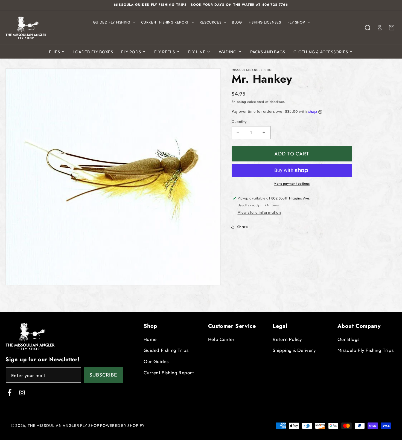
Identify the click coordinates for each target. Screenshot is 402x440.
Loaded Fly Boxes (93, 51)
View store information (259, 212)
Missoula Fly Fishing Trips (365, 350)
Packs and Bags (267, 51)
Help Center (221, 339)
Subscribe (103, 375)
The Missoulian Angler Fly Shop (63, 425)
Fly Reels (165, 51)
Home (150, 339)
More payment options (292, 183)
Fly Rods (131, 51)
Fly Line (197, 51)
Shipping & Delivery (294, 350)
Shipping (239, 102)
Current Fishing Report (169, 372)
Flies (55, 51)
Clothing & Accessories (321, 51)
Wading (228, 51)
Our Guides (156, 361)
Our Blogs (348, 339)
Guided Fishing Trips (166, 350)
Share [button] (242, 226)
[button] (114, 22)
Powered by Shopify (122, 425)
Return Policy (287, 339)
